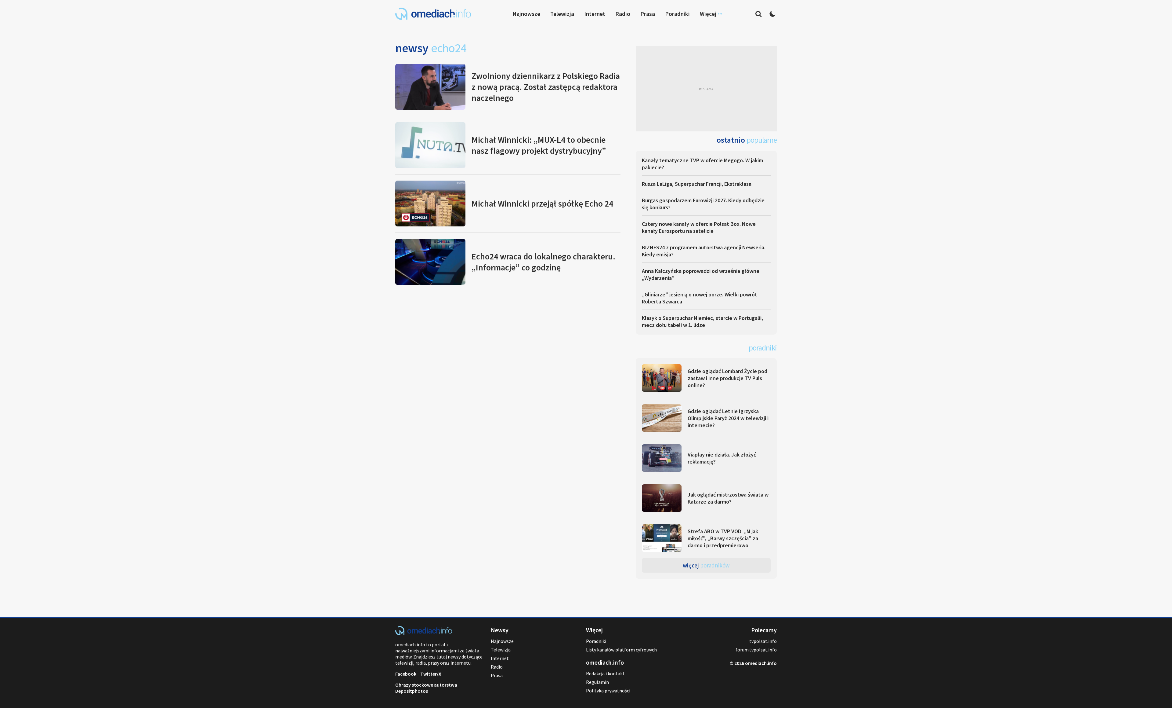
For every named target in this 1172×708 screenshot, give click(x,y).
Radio (622, 13)
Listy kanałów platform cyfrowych (621, 650)
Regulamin (597, 682)
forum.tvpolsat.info (756, 650)
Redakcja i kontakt (605, 673)
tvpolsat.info (763, 641)
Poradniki (677, 13)
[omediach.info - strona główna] (433, 14)
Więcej (706, 565)
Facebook (405, 674)
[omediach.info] (423, 633)
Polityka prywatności (608, 691)
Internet (594, 13)
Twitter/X (430, 674)
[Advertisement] (706, 88)
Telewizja (562, 13)
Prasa (647, 13)
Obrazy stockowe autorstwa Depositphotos (426, 688)
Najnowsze (526, 13)
